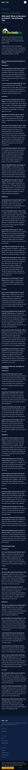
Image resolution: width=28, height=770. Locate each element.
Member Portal (5, 752)
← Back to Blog (5, 9)
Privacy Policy (5, 740)
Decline (20, 767)
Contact (3, 750)
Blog (3, 738)
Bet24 (5, 2)
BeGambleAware (5, 754)
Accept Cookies (7, 767)
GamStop (4, 757)
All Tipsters (4, 731)
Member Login (5, 743)
